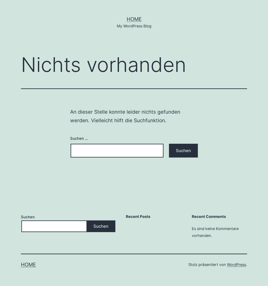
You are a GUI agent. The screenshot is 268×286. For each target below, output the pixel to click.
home (134, 19)
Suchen (28, 217)
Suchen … (79, 138)
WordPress (236, 264)
